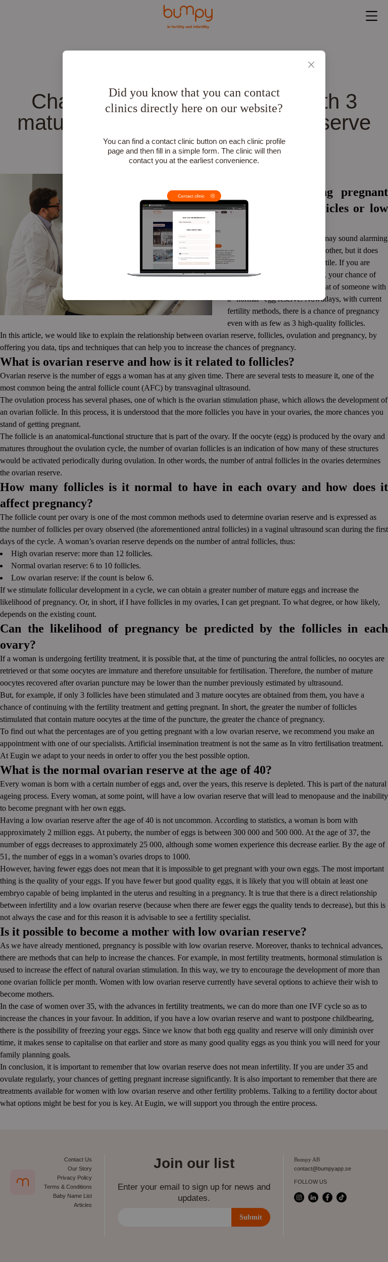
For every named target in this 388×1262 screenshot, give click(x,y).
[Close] (311, 65)
